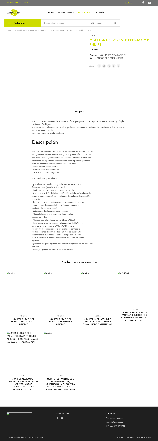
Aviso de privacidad (144, 437)
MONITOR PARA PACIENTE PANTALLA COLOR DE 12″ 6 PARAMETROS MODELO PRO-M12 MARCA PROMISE (134, 316)
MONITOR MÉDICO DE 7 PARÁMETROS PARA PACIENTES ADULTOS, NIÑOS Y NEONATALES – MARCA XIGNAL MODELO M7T (23, 384)
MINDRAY (23, 316)
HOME (51, 12)
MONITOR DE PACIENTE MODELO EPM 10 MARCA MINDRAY (60, 322)
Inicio (9, 30)
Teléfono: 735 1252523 (115, 426)
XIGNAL (97, 316)
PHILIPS (93, 35)
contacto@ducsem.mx (115, 422)
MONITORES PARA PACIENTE (41, 30)
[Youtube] (61, 418)
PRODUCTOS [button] (84, 12)
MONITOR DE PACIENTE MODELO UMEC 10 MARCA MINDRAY (23, 322)
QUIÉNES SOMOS (66, 12)
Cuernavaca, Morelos (114, 418)
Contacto (128, 3)
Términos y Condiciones (125, 437)
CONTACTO (101, 12)
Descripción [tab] (79, 111)
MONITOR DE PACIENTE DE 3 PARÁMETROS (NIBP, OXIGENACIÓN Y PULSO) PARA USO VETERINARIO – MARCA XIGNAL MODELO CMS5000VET (60, 384)
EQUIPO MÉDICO (20, 30)
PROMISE (134, 309)
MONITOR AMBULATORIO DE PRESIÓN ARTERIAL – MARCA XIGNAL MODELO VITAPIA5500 (97, 322)
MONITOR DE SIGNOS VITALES (109, 58)
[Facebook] (57, 418)
